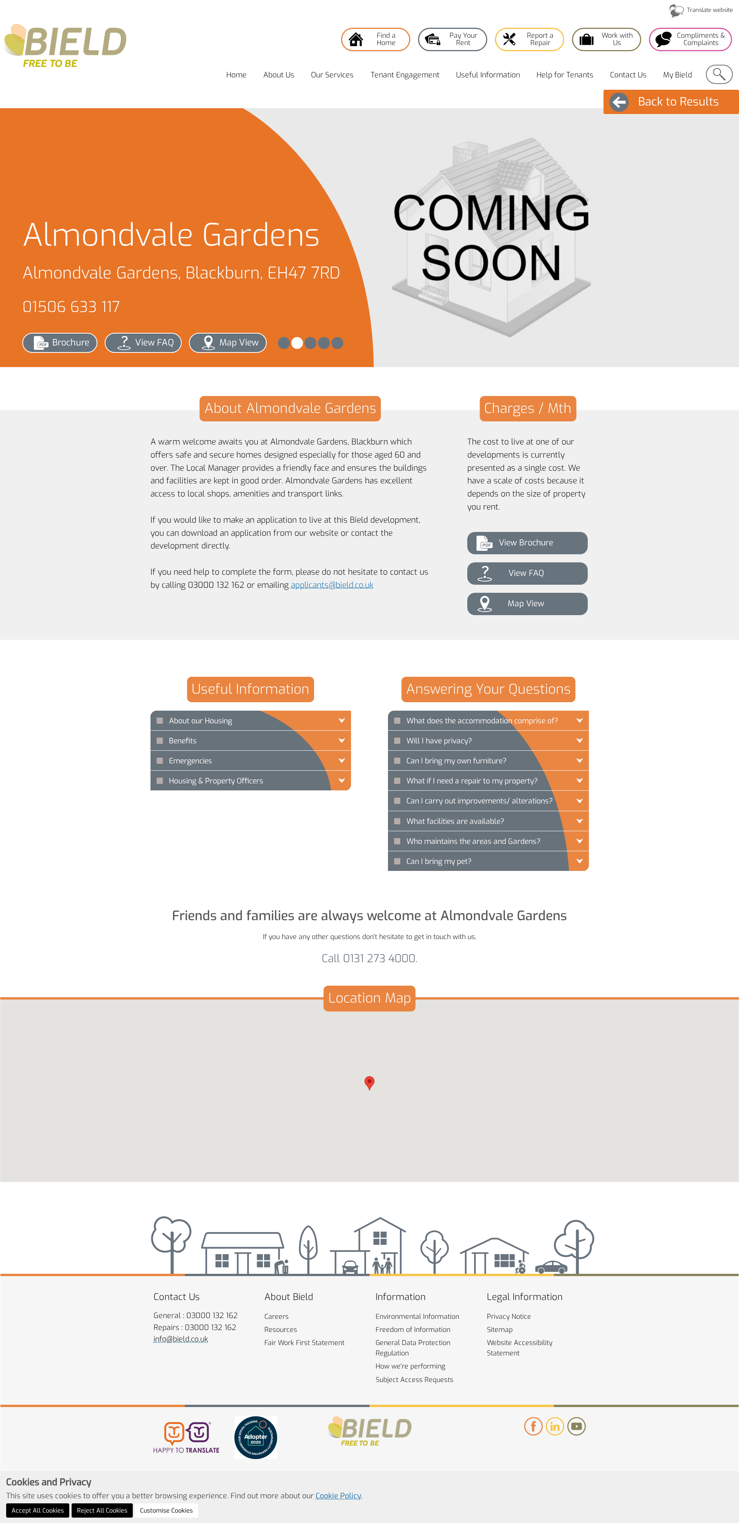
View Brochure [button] (526, 542)
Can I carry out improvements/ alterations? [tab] (479, 801)
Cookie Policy (338, 1496)
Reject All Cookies (102, 1510)
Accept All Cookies (38, 1510)
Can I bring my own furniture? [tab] (456, 761)
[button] (284, 343)
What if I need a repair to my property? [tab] (472, 781)
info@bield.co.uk (181, 1339)
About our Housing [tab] (200, 721)
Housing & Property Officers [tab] (216, 781)
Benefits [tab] (183, 741)
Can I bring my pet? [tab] (438, 861)
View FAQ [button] (154, 343)
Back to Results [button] (678, 101)
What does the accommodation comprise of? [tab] (482, 721)
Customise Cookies (166, 1510)
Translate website (710, 10)
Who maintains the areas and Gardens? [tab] (473, 841)
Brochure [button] (70, 343)
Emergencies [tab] (190, 761)
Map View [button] (239, 343)
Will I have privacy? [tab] (439, 741)
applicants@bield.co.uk (332, 585)
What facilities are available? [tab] (455, 821)
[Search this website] (719, 74)
